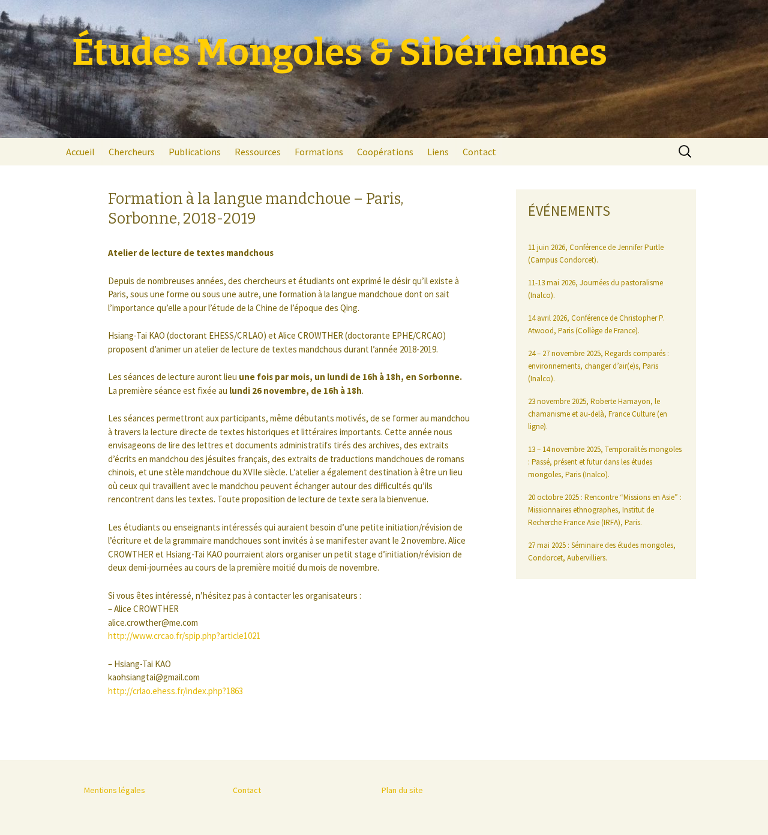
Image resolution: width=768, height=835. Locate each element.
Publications (195, 152)
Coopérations (385, 152)
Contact (479, 152)
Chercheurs (132, 152)
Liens (438, 152)
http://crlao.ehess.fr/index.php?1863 (175, 691)
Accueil (80, 152)
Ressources (258, 152)
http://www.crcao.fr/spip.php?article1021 (184, 635)
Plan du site (402, 790)
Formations (319, 152)
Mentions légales (114, 790)
